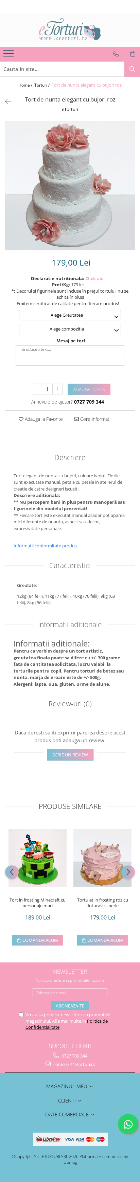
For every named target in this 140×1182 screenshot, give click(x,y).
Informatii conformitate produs (45, 546)
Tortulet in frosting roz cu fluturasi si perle (102, 903)
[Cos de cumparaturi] (132, 54)
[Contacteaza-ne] (115, 54)
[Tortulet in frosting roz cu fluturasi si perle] (102, 858)
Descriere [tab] (70, 457)
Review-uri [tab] (70, 703)
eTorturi (70, 109)
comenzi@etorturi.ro (73, 1064)
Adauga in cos (89, 389)
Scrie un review (70, 755)
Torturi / (42, 85)
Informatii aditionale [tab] (70, 624)
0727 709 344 (73, 1056)
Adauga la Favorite (43, 419)
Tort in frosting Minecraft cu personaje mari (38, 903)
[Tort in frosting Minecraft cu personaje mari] (37, 858)
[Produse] (9, 55)
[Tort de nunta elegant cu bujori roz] (70, 185)
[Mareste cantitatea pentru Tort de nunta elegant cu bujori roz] (57, 389)
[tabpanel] (70, 185)
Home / (25, 85)
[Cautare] (132, 69)
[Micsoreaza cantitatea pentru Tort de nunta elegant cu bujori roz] (37, 389)
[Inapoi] (5, 101)
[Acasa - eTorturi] (70, 30)
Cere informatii (95, 419)
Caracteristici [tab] (70, 565)
